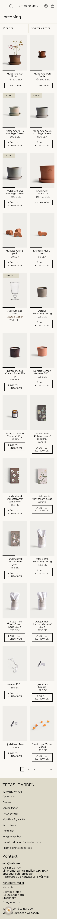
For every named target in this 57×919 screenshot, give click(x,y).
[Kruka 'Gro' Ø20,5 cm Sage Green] (42, 110)
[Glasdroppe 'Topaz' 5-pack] (42, 723)
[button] (8, 910)
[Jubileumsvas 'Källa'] (15, 290)
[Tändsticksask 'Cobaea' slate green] (15, 538)
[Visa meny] (4, 6)
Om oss (7, 802)
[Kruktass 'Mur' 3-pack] (42, 230)
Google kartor (11, 902)
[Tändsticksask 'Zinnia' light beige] (42, 475)
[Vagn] (52, 6)
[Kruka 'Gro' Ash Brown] (15, 52)
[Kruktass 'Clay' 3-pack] (15, 230)
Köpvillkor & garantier (14, 819)
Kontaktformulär (13, 882)
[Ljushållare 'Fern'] (15, 723)
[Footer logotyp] (18, 784)
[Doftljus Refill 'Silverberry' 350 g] (42, 538)
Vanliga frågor (10, 808)
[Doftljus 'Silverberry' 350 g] (42, 290)
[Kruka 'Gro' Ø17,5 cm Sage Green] (15, 110)
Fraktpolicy (8, 830)
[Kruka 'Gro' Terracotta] (42, 170)
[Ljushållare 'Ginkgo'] (42, 663)
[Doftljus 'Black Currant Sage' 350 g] (15, 350)
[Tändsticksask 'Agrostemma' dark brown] (15, 475)
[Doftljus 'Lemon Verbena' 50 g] (15, 412)
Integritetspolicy (12, 836)
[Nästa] (46, 769)
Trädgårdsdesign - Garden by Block (22, 842)
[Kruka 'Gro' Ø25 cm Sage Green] (15, 170)
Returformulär (10, 813)
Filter (10, 28)
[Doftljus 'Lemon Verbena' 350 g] (42, 350)
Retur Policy (9, 825)
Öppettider (9, 796)
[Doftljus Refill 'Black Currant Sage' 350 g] (15, 600)
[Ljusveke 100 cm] (15, 663)
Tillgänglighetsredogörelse (17, 847)
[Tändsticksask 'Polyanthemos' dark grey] (42, 412)
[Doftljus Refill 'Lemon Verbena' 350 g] (42, 600)
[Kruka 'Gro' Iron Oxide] (42, 52)
